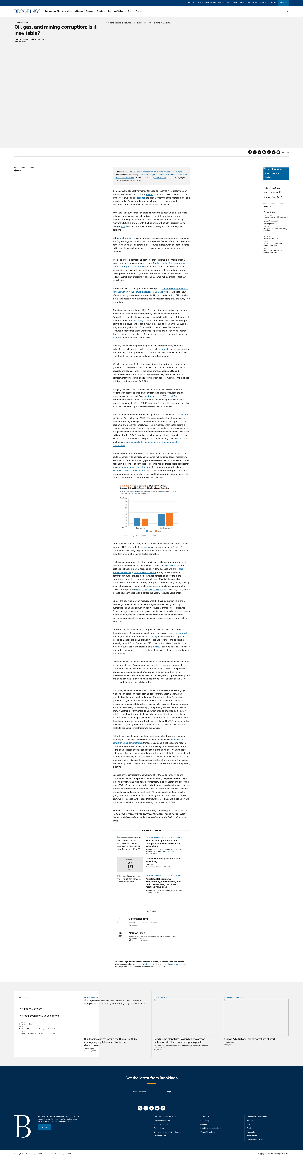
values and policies (174, 964)
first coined (182, 414)
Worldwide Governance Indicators (129, 470)
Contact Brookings (208, 1132)
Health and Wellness (116, 11)
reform (159, 589)
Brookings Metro (160, 1136)
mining (156, 646)
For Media (263, 3)
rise (176, 438)
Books (249, 1128)
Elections (101, 11)
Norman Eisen (39, 39)
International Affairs (54, 11)
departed (141, 198)
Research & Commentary (233, 3)
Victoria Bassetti (21, 39)
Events (200, 3)
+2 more (171, 851)
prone (164, 349)
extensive (178, 739)
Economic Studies (161, 1124)
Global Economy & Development (270, 222)
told (123, 226)
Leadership (204, 1120)
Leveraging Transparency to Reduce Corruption (274, 251)
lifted (115, 337)
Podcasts (251, 1132)
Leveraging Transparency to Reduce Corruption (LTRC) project (158, 172)
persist (148, 438)
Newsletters (251, 3)
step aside (170, 565)
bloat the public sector (145, 572)
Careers (203, 1124)
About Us (272, 3)
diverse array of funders (144, 964)
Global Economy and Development (168, 1132)
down (144, 589)
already (175, 633)
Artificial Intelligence (74, 11)
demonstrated (135, 743)
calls (150, 589)
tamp (138, 589)
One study (138, 320)
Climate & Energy (270, 212)
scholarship (118, 743)
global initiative (127, 238)
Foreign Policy (159, 1128)
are (169, 633)
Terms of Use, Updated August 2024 (57, 1154)
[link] (32, 1008)
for (154, 589)
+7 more (164, 1048)
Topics (131, 11)
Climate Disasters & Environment (275, 217)
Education (90, 11)
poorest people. (149, 396)
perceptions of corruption (133, 467)
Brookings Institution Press (211, 1128)
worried (183, 633)
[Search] (287, 11)
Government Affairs (255, 1139)
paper (147, 547)
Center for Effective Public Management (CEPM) (273, 244)
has (126, 743)
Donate (283, 3)
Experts (191, 3)
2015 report (167, 396)
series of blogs (160, 177)
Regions (139, 11)
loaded (149, 194)
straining (153, 636)
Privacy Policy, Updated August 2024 (28, 1154)
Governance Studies (271, 238)
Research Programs (213, 3)
